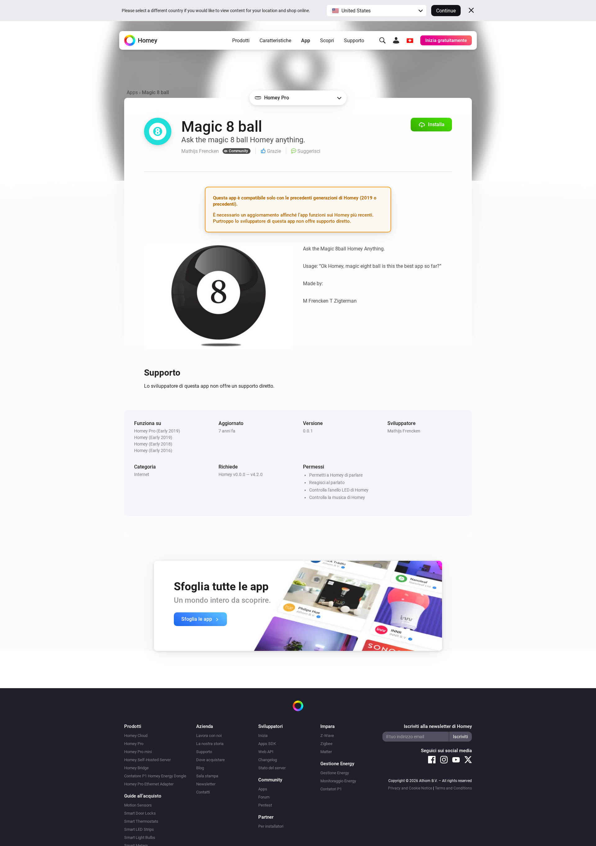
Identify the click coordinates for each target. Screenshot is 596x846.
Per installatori (270, 826)
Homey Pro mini (138, 751)
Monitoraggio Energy (338, 781)
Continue (446, 11)
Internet (141, 474)
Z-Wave (327, 735)
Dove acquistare (210, 759)
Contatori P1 (331, 789)
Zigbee (326, 743)
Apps (132, 92)
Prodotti (241, 40)
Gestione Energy (334, 773)
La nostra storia (210, 743)
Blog (200, 768)
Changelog (267, 759)
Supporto (354, 40)
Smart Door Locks (140, 813)
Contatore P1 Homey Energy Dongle (155, 776)
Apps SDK (267, 743)
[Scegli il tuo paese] (409, 40)
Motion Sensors (138, 805)
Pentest (265, 805)
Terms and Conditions (453, 788)
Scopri (327, 40)
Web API (265, 751)
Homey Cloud (135, 735)
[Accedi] (396, 40)
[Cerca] (382, 40)
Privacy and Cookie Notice (410, 788)
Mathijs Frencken (403, 430)
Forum (263, 797)
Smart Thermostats (141, 821)
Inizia (263, 735)
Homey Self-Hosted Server (147, 759)
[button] (376, 10)
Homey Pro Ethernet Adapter (149, 784)
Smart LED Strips (139, 829)
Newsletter (205, 784)
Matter (326, 751)
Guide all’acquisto (142, 796)
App (305, 40)
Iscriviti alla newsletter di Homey (438, 726)
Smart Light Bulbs (139, 837)
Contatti (203, 792)
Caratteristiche (275, 40)
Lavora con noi (209, 735)
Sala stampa (207, 776)
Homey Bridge (136, 768)
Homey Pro (133, 743)
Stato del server (272, 768)
